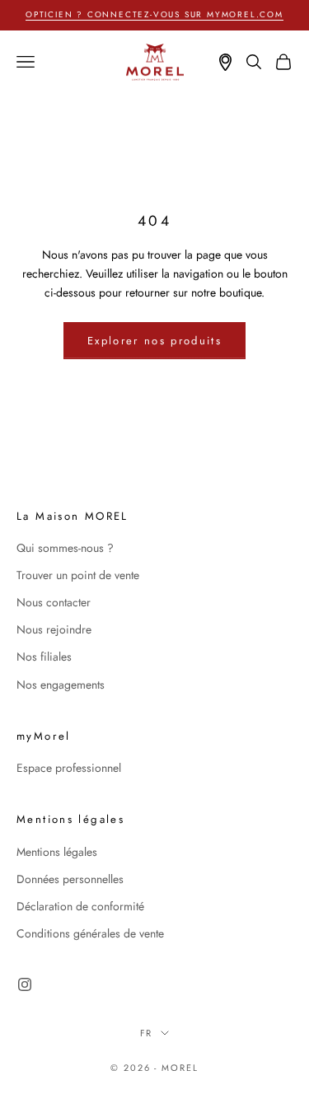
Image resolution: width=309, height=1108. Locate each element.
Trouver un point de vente (77, 575)
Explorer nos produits (154, 340)
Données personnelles (70, 879)
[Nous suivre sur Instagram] (24, 984)
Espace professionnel (68, 768)
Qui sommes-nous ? (65, 548)
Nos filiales (44, 656)
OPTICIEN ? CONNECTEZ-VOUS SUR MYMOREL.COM (154, 14)
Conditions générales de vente (90, 933)
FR (146, 1033)
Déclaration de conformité (80, 906)
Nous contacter (53, 602)
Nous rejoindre (53, 629)
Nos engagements (60, 684)
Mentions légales (56, 852)
